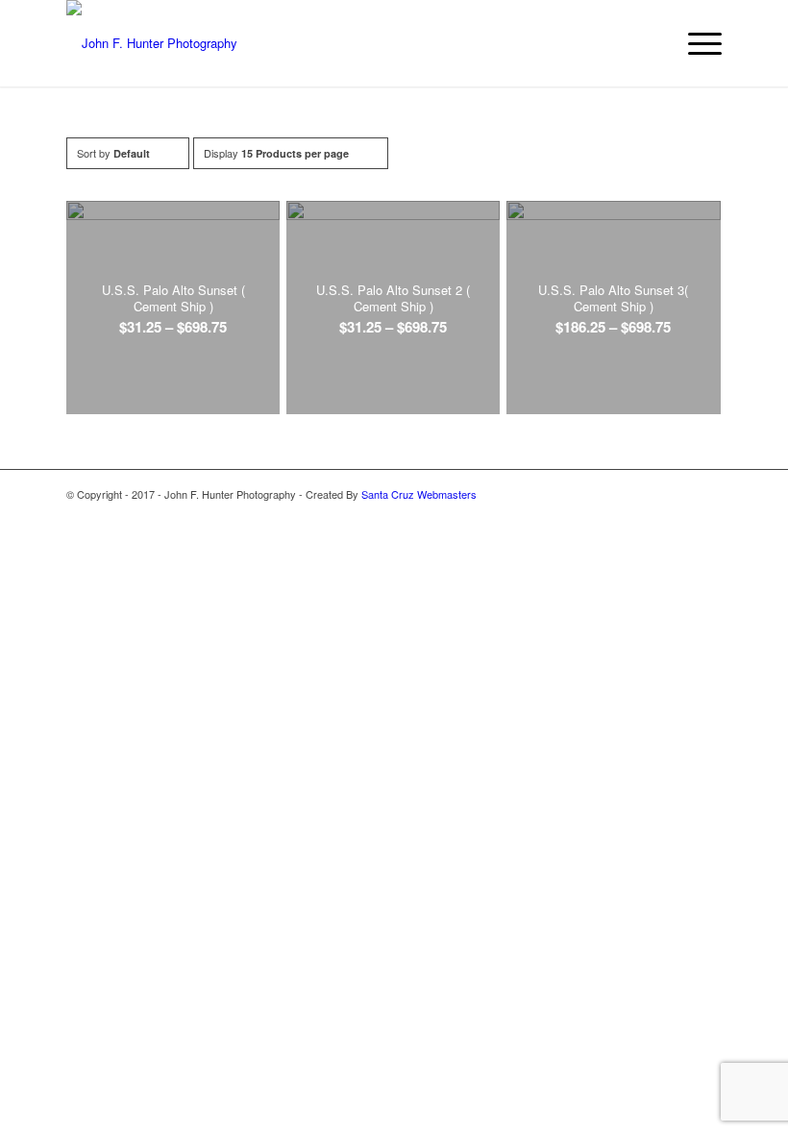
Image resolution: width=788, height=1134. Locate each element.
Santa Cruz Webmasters (419, 494)
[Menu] (695, 43)
